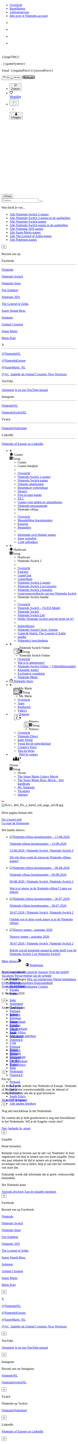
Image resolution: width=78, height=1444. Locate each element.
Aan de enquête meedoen (40, 1191)
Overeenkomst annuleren (17, 983)
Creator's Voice (27, 747)
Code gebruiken (28, 542)
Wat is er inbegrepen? (31, 662)
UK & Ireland (18, 1028)
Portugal (15, 1011)
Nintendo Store (11, 283)
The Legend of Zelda (15, 304)
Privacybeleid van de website (33, 975)
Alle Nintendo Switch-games (28, 221)
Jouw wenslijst (27, 538)
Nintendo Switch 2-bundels (35, 590)
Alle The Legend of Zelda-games (31, 236)
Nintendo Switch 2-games (34, 477)
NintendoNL (10, 405)
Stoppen (7, 1100)
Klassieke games (28, 670)
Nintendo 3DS (11, 297)
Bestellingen (17, 8)
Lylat (13, 1043)
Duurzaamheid (43, 983)
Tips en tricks (26, 750)
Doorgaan (19, 1100)
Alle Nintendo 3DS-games (26, 229)
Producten (24, 707)
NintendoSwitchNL (14, 412)
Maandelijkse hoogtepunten (35, 520)
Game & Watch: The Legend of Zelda (42, 633)
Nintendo (7, 269)
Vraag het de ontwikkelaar (34, 743)
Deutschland (17, 1021)
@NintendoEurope (14, 360)
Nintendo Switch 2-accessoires (37, 586)
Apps (21, 703)
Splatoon (7, 317)
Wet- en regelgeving (39, 979)
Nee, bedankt (10, 1128)
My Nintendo (26, 787)
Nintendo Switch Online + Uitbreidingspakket (47, 666)
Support (43, 972)
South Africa (18, 1032)
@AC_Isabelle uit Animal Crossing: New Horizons (34, 374)
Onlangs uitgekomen (31, 484)
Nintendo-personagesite (32, 505)
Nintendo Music (28, 677)
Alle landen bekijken (23, 1103)
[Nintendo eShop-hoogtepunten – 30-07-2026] (40, 899)
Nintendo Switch (12, 276)
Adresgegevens (19, 12)
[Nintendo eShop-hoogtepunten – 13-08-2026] (40, 837)
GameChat (24, 575)
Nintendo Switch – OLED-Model (39, 608)
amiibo (22, 637)
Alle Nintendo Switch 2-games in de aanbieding (40, 218)
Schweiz (15, 1050)
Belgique (15, 1018)
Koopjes (23, 524)
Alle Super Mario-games (25, 232)
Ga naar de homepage (15, 823)
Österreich (16, 1075)
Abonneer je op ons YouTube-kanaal (25, 390)
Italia (13, 1000)
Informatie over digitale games (37, 534)
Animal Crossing (12, 324)
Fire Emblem (10, 290)
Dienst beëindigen (64, 979)
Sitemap (23, 794)
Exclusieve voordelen (31, 673)
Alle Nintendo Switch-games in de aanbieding (39, 225)
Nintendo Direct (28, 736)
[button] (43, 455)
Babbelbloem (26, 626)
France (14, 1029)
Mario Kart (9, 338)
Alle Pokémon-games (23, 239)
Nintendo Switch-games (33, 480)
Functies (23, 571)
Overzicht (16, 5)
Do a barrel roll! (12, 819)
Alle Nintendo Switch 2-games (29, 214)
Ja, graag (24, 1128)
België (14, 1014)
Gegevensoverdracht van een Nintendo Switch (47, 593)
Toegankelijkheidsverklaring (19, 986)
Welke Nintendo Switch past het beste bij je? (46, 619)
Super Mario (9, 331)
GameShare (25, 579)
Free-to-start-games (30, 495)
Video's (22, 710)
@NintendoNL (11, 353)
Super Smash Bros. (14, 310)
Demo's (22, 491)
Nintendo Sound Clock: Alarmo (38, 629)
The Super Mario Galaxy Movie (38, 776)
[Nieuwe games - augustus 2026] (31, 929)
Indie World (25, 740)
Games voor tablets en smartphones (40, 502)
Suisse (14, 1054)
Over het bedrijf (59, 972)
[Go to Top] (39, 801)
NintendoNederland (14, 428)
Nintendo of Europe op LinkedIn (22, 444)
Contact (43, 986)
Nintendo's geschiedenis (33, 640)
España (14, 989)
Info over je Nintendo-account (29, 15)
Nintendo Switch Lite (31, 615)
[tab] (39, 965)
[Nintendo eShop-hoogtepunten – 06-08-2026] (40, 868)
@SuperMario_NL (14, 367)
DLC (21, 498)
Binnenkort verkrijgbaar (33, 487)
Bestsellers (24, 527)
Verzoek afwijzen (13, 1191)
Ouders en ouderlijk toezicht (19, 972)
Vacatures (24, 791)
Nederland (16, 1004)
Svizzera (15, 1057)
